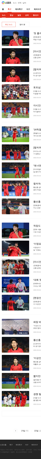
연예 (19, 3)
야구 (26, 445)
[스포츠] (8, 2)
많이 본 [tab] (22, 24)
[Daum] (3, 2)
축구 (11, 445)
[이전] (15, 431)
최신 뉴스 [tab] (8, 24)
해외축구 (19, 445)
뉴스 (15, 3)
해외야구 (34, 445)
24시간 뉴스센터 (19, 450)
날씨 (24, 3)
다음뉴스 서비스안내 (6, 450)
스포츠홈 (3, 445)
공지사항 (29, 450)
